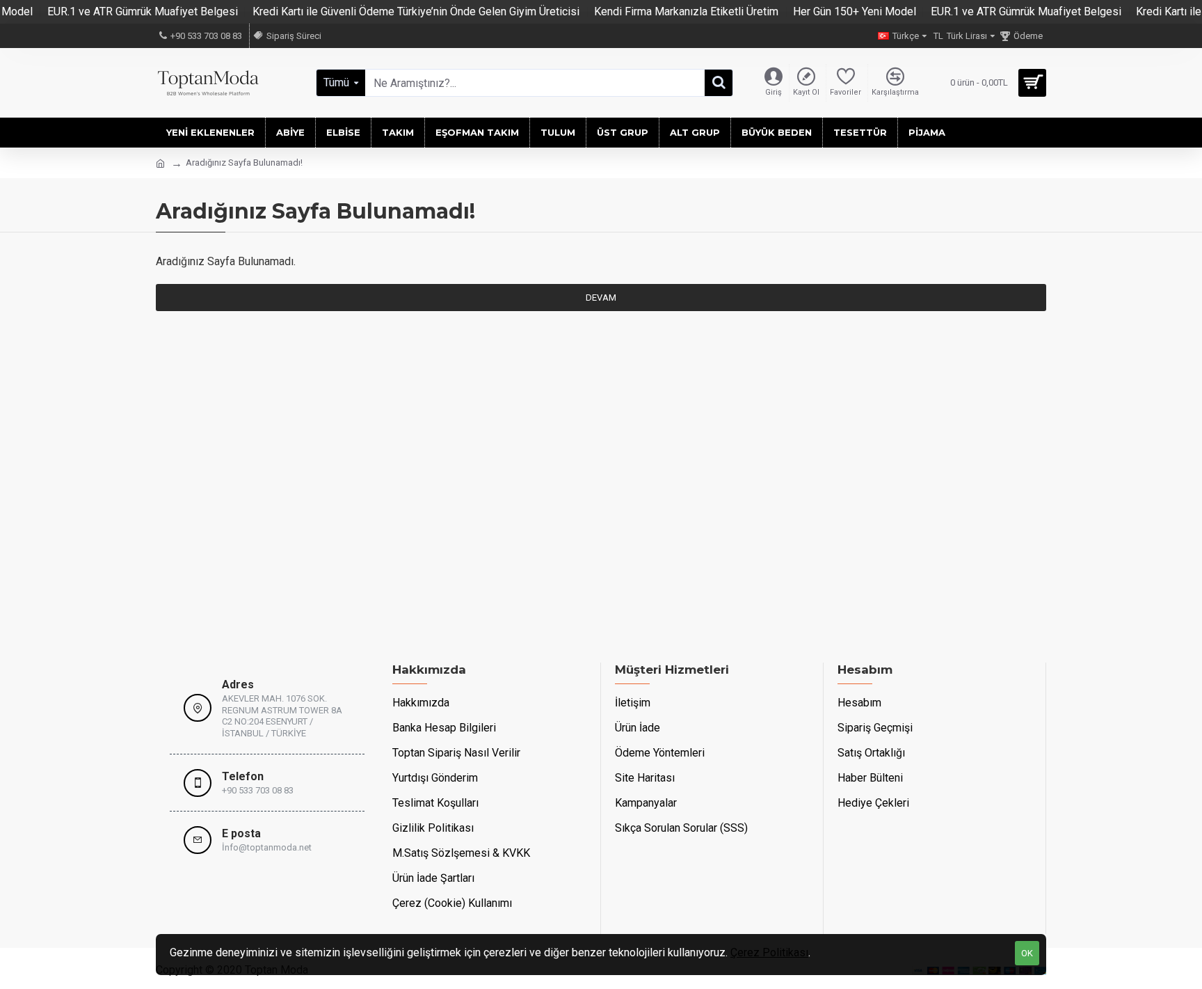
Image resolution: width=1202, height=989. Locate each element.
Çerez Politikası (769, 952)
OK (1027, 953)
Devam (601, 297)
